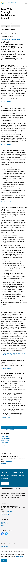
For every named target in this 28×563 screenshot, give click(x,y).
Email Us (3, 463)
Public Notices (4, 442)
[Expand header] (26, 3)
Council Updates (6, 26)
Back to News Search (8, 429)
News (2, 525)
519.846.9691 (8, 461)
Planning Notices (5, 447)
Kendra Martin (5, 23)
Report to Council (6, 101)
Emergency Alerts (5, 438)
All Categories (5, 434)
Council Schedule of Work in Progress (11, 39)
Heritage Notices (5, 445)
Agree (4, 560)
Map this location (5, 465)
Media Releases (15, 26)
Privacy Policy (5, 524)
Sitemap (3, 522)
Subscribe (14, 427)
